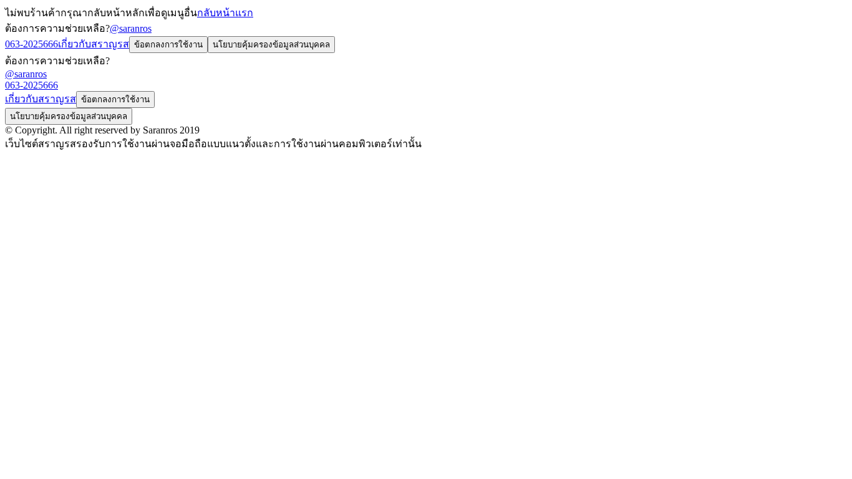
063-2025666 (31, 44)
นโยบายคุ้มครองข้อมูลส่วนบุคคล (271, 44)
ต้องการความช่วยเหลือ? (57, 28)
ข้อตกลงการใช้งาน (168, 44)
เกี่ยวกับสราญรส (93, 44)
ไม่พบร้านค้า (33, 12)
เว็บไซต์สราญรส (40, 143)
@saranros (131, 28)
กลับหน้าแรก (225, 12)
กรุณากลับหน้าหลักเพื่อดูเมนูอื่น (129, 12)
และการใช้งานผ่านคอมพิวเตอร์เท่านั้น (339, 143)
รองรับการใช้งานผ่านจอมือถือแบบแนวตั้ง (166, 143)
